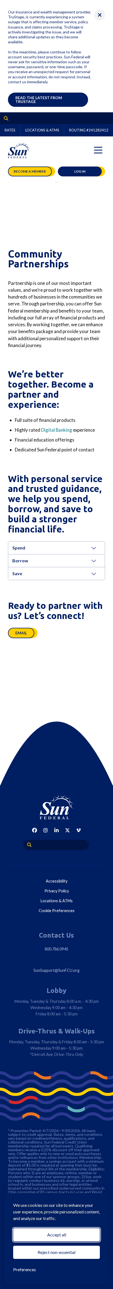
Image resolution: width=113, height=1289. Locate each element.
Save (17, 573)
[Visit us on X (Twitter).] (67, 830)
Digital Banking (56, 430)
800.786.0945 (56, 949)
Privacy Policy (56, 891)
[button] (99, 15)
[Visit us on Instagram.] (45, 830)
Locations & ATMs (42, 130)
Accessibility (56, 881)
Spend (18, 547)
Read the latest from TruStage (38, 99)
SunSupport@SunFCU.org (56, 970)
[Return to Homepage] (56, 807)
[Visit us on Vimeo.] (78, 830)
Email (21, 633)
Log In (79, 171)
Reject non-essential (56, 1252)
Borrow (20, 560)
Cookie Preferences (57, 910)
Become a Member (30, 171)
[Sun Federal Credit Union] (19, 150)
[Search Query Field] (4, 118)
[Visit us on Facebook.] (34, 830)
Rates (10, 130)
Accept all (56, 1234)
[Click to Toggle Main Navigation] (98, 150)
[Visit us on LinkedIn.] (56, 830)
